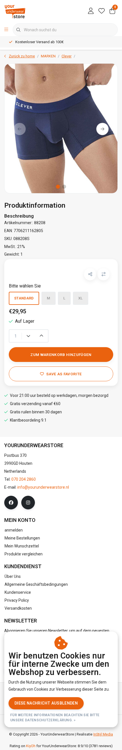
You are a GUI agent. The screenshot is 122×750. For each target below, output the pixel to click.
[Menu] (6, 29)
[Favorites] (101, 11)
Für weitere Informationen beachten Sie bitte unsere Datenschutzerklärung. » (54, 717)
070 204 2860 (23, 479)
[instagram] (28, 502)
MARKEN (48, 56)
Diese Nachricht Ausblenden (46, 703)
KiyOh (30, 746)
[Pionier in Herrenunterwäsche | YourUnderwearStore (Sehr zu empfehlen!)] (15, 11)
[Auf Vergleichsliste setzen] (103, 274)
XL (80, 298)
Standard (24, 298)
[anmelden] (90, 11)
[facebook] (11, 502)
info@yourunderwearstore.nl (43, 487)
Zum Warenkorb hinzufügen (60, 354)
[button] (90, 274)
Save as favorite (64, 374)
